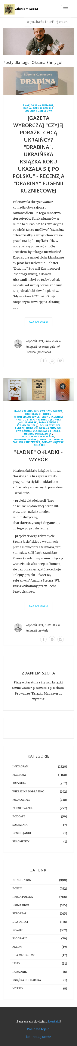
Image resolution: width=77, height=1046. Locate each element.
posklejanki (21, 833)
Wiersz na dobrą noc (28, 791)
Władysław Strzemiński (38, 436)
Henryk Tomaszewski (38, 434)
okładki (39, 445)
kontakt (54, 1021)
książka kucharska (26, 980)
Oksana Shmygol (42, 105)
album (17, 946)
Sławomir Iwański (25, 439)
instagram (20, 766)
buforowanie (22, 808)
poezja (17, 888)
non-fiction (21, 880)
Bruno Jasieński (52, 417)
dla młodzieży (23, 955)
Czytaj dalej (38, 321)
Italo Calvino (23, 411)
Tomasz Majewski (52, 442)
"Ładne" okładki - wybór (38, 455)
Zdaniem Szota (26, 9)
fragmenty (20, 841)
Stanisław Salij (27, 425)
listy (16, 963)
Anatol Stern (25, 420)
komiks (17, 930)
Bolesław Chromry (38, 414)
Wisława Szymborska (48, 411)
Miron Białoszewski (27, 417)
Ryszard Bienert (49, 431)
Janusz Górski (27, 422)
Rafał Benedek (48, 422)
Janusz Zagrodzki (51, 439)
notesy (17, 988)
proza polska (22, 896)
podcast (18, 816)
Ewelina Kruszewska (26, 442)
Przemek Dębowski (48, 420)
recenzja (43, 346)
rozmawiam (21, 799)
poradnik (19, 971)
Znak (26, 105)
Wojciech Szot (34, 341)
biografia (19, 938)
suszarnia (19, 824)
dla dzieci (20, 921)
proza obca (44, 352)
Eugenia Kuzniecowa (38, 111)
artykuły (43, 630)
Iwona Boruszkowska (38, 108)
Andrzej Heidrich (26, 428)
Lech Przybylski (49, 425)
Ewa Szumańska (26, 431)
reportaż (19, 913)
